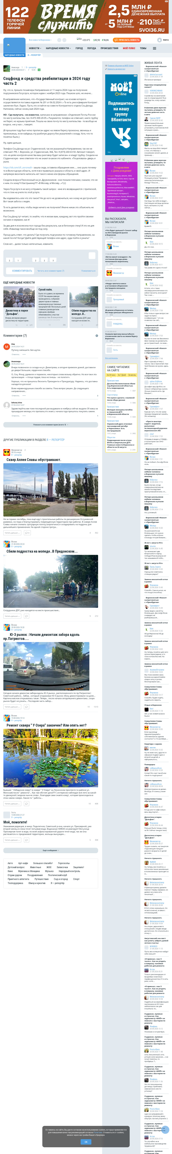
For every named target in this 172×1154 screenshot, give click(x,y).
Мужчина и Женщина (29, 871)
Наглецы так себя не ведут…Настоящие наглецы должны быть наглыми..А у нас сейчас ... (156, 204)
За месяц (132, 375)
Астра (152, 969)
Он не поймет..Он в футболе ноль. (156, 463)
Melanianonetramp (157, 882)
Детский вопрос (16, 867)
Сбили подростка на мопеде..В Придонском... (42, 551)
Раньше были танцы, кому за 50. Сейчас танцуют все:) (155, 829)
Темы (143, 48)
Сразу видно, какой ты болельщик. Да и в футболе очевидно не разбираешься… (155, 614)
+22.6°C (86, 40)
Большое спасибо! (43, 863)
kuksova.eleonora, (114, 185)
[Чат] (165, 1130)
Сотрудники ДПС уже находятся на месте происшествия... (31, 610)
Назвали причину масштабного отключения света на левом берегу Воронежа (121, 336)
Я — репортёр (34, 55)
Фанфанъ (153, 1026)
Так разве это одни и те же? (155, 267)
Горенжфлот (155, 356)
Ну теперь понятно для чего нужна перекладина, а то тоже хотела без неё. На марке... (156, 655)
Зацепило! (78, 867)
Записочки (62, 867)
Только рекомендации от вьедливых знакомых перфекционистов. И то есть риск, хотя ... (156, 977)
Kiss (13, 344)
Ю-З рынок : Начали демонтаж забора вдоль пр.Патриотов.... (41, 637)
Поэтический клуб (57, 875)
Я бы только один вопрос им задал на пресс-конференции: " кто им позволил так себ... (156, 316)
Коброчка (153, 262)
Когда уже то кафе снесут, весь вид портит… (155, 810)
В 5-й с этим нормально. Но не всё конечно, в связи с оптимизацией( (155, 910)
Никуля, (118, 176)
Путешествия (42, 879)
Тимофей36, (112, 179)
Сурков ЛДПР (155, 118)
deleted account (156, 74)
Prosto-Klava (155, 1049)
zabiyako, (124, 199)
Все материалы (111, 358)
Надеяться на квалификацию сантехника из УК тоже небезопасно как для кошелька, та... (156, 1005)
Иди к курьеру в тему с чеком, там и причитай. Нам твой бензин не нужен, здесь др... (156, 364)
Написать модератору (116, 69)
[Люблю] (27, 257)
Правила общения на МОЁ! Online (121, 66)
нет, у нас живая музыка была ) (154, 714)
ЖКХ (48, 867)
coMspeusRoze (156, 768)
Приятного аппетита (18, 879)
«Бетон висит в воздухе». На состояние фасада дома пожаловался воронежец (118, 259)
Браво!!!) (147, 226)
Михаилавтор (118, 273)
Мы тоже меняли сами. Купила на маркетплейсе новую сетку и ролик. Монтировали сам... (154, 678)
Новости (34, 48)
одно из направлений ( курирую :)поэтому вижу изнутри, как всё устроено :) (156, 1116)
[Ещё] (154, 49)
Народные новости (57, 48)
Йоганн (116, 246)
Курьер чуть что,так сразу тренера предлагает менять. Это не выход (156, 413)
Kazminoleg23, (113, 194)
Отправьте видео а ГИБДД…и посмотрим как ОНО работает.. (156, 441)
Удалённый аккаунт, (115, 191)
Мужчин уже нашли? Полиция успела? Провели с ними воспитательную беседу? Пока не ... (156, 179)
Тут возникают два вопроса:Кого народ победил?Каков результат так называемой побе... (155, 554)
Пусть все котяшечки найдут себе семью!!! (156, 952)
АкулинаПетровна (157, 670)
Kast (151, 709)
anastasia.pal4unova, (115, 188)
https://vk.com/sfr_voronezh (17, 167)
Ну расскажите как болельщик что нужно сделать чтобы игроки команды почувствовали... (155, 534)
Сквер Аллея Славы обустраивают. (33, 460)
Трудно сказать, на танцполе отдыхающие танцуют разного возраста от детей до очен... (156, 849)
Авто (10, 863)
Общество (111, 437)
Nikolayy (153, 308)
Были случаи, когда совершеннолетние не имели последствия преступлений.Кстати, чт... (155, 488)
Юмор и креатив (36, 883)
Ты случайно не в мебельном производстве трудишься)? (155, 1143)
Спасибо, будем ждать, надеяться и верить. (154, 698)
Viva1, (118, 199)
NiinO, (126, 179)
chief (152, 434)
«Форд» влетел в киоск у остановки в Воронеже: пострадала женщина (116, 285)
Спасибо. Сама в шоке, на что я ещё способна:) (155, 591)
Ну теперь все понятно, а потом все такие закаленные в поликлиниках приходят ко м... (156, 870)
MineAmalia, (122, 182)
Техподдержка (15, 883)
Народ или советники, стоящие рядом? (153, 573)
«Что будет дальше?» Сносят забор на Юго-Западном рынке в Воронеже (121, 232)
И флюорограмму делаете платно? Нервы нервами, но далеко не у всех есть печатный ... (156, 891)
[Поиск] (164, 48)
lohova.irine (16, 402)
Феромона (154, 585)
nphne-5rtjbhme (156, 381)
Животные (35, 867)
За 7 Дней (122, 375)
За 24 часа (111, 375)
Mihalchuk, (131, 196)
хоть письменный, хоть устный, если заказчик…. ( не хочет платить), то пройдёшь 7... (156, 1058)
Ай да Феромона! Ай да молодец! (153, 634)
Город (79, 48)
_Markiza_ (111, 202)
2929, (130, 176)
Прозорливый (118, 299)
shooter (153, 546)
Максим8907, (129, 188)
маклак (153, 747)
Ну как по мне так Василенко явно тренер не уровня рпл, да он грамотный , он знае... (156, 340)
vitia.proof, (111, 199)
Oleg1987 (153, 143)
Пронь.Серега (155, 567)
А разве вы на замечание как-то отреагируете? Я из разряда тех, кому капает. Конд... (155, 99)
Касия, (123, 196)
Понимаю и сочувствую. (154, 1031)
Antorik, (124, 176)
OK (86, 1142)
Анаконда (16, 361)
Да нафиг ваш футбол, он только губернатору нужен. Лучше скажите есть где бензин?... (156, 390)
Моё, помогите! (15, 822)
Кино (10, 871)
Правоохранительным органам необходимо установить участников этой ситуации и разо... (156, 126)
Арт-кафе (23, 863)
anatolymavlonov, (114, 196)
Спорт (76, 879)
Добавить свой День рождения (121, 207)
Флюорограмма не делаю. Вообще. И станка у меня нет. (155, 791)
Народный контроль (69, 871)
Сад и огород (61, 879)
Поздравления (35, 875)
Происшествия (109, 48)
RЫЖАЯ (153, 862)
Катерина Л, (124, 194)
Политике (98, 1132)
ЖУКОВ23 (153, 946)
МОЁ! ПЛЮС (129, 48)
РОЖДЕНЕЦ (117, 324)
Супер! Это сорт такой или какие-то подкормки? (155, 774)
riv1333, (120, 179)
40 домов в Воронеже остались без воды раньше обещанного (119, 311)
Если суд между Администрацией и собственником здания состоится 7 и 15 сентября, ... (156, 735)
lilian (151, 242)
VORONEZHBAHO (156, 91)
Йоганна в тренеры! (152, 79)
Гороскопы (64, 863)
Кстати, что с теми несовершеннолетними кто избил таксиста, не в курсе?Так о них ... (156, 291)
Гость (115, 350)
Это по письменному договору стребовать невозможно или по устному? (153, 1087)
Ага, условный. (150, 512)
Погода (91, 48)
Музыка (49, 871)
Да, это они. (149, 247)
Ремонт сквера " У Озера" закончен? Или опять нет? (46, 725)
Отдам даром (15, 875)
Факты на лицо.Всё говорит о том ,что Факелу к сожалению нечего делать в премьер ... (156, 151)
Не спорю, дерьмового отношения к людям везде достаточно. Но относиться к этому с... (156, 929)
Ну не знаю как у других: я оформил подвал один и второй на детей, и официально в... (155, 756)
